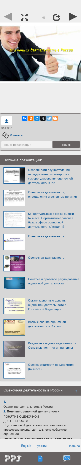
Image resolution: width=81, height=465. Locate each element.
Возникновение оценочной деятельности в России (47, 323)
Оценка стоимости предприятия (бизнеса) (51, 366)
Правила (74, 445)
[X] (43, 118)
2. (4, 411)
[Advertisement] (40, 5)
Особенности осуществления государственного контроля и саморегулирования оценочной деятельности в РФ (50, 176)
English (26, 445)
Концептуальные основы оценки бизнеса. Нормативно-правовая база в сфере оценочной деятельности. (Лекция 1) (51, 220)
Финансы (16, 135)
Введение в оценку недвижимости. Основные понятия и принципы (52, 345)
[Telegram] (49, 118)
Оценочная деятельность (46, 236)
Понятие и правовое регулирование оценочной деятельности (53, 281)
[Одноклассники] (30, 118)
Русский (41, 445)
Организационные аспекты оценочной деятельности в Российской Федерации (47, 304)
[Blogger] (55, 118)
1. (4, 401)
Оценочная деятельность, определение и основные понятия (52, 194)
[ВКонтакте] (24, 118)
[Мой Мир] (37, 118)
